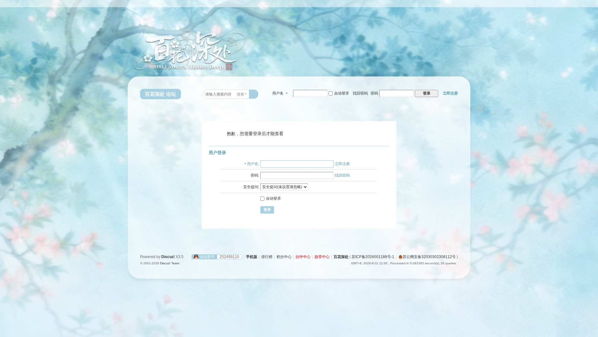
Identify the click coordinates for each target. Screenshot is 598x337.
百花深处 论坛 (160, 94)
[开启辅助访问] (461, 4)
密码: (255, 175)
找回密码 (360, 93)
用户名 (277, 93)
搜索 (240, 94)
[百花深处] (159, 41)
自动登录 (341, 93)
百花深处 (341, 257)
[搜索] (253, 94)
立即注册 (450, 93)
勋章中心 (322, 257)
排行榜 (267, 257)
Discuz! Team (169, 263)
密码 (374, 93)
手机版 (251, 257)
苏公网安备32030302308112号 (429, 257)
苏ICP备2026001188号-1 (373, 257)
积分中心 (284, 257)
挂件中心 (303, 257)
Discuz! (168, 257)
